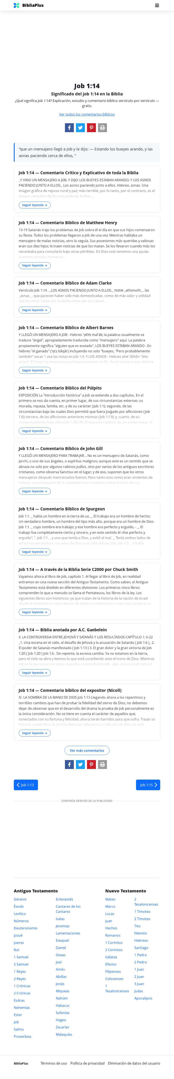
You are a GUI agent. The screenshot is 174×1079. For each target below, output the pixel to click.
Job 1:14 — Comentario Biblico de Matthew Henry (68, 222)
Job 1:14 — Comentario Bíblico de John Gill (61, 448)
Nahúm (62, 998)
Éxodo (19, 906)
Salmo (19, 1029)
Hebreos (141, 940)
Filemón (140, 933)
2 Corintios (114, 949)
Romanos (113, 935)
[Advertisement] (87, 40)
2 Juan (139, 976)
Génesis (20, 899)
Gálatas (111, 957)
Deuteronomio (26, 928)
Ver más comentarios (87, 750)
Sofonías (63, 1012)
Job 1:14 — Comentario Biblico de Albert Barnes (66, 327)
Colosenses (114, 978)
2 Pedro (140, 962)
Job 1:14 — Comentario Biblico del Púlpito (60, 388)
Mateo (110, 899)
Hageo (61, 1020)
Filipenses (113, 971)
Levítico (20, 913)
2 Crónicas (22, 993)
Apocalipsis (143, 998)
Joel (59, 962)
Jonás (60, 983)
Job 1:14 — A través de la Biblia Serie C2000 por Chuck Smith (78, 569)
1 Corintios (114, 942)
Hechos (111, 928)
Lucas (109, 913)
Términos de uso (54, 1063)
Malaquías (64, 1034)
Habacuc (63, 1005)
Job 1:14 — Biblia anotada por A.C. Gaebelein (63, 630)
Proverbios (22, 1036)
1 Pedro (140, 955)
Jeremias (63, 926)
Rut (16, 949)
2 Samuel (21, 964)
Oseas (61, 955)
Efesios (110, 964)
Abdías (61, 976)
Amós (60, 969)
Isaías (60, 918)
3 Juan (139, 983)
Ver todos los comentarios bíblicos (87, 114)
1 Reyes (20, 971)
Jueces (19, 942)
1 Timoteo (142, 911)
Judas (138, 991)
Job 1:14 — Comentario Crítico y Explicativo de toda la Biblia (78, 173)
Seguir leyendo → (34, 205)
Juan (108, 921)
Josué (18, 935)
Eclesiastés (64, 899)
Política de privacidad (87, 1063)
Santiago (141, 947)
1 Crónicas (22, 986)
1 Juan (139, 969)
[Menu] (157, 5)
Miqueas (62, 991)
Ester (18, 1014)
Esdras (19, 1000)
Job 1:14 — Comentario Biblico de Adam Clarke (65, 283)
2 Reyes (20, 978)
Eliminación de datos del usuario (134, 1063)
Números (21, 921)
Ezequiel (62, 940)
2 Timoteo (142, 918)
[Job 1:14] (69, 127)
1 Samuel (21, 957)
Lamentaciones (68, 933)
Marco (110, 906)
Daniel (61, 947)
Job (16, 1022)
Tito (137, 926)
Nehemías (22, 1007)
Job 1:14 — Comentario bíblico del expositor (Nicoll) (70, 690)
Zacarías (62, 1027)
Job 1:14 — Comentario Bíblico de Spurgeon (62, 509)
